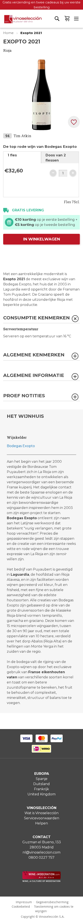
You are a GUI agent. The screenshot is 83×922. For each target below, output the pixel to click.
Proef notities (24, 396)
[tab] (22, 157)
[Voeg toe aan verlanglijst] (74, 122)
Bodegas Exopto (21, 446)
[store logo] (21, 21)
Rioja (7, 50)
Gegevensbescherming (52, 902)
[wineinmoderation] (41, 881)
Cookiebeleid (21, 906)
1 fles (12, 155)
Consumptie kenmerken (36, 318)
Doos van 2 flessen (56, 157)
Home (8, 33)
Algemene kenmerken (33, 355)
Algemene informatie (33, 375)
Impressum (24, 902)
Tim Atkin (22, 135)
